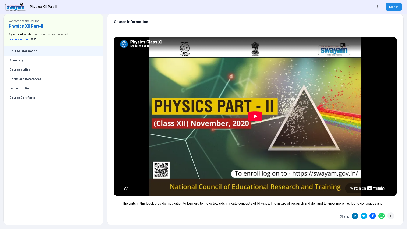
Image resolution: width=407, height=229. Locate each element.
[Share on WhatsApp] (381, 216)
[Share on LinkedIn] (355, 216)
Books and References (25, 79)
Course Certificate (22, 97)
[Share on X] (364, 216)
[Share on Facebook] (372, 216)
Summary (16, 60)
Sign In (394, 6)
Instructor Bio (19, 88)
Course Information (23, 51)
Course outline (20, 69)
